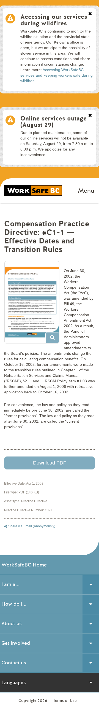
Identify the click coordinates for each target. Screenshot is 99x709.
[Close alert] (90, 14)
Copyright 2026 (33, 700)
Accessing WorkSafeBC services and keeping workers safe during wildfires (56, 75)
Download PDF (49, 463)
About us (11, 623)
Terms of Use (65, 700)
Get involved (15, 643)
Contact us (13, 662)
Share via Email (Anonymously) (31, 526)
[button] (34, 304)
